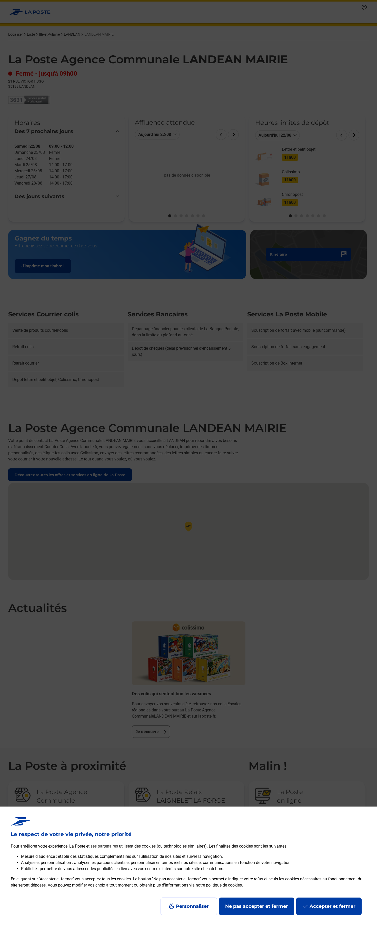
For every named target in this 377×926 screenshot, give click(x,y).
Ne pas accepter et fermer (256, 906)
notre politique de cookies (219, 885)
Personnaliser (192, 906)
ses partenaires (104, 846)
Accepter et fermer (332, 906)
